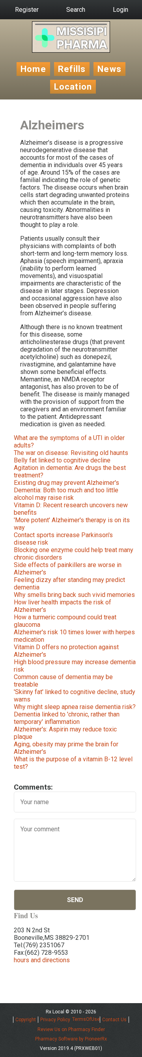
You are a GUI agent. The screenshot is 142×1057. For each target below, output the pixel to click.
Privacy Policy (55, 1019)
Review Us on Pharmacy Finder (71, 1029)
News (109, 69)
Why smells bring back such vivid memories (74, 594)
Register (27, 9)
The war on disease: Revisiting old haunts (71, 453)
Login (120, 9)
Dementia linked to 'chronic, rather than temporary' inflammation (67, 718)
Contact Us (114, 1019)
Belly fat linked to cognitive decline (62, 460)
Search (75, 9)
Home (33, 69)
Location (73, 87)
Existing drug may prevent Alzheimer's (66, 482)
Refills (72, 69)
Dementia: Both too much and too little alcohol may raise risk (66, 493)
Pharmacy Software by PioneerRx (71, 1039)
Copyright (25, 1019)
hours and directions (42, 960)
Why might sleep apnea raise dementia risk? (75, 707)
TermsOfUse (86, 1019)
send (75, 900)
